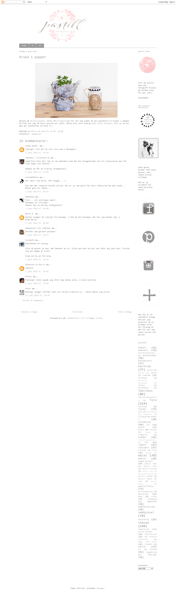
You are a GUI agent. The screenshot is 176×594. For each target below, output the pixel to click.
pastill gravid (147, 474)
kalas (141, 430)
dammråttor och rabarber (38, 228)
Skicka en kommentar (33, 301)
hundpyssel (147, 414)
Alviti (28, 277)
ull (139, 550)
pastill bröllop (149, 469)
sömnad (143, 522)
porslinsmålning (145, 492)
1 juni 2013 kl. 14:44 (37, 153)
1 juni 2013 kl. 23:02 (37, 272)
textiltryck (151, 534)
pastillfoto (145, 486)
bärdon (154, 373)
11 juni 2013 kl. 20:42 (37, 295)
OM (33, 46)
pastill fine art (150, 471)
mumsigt (149, 453)
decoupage (142, 378)
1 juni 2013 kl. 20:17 (37, 235)
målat (142, 455)
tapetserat (143, 529)
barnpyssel (145, 361)
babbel (142, 348)
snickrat (143, 519)
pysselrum (143, 494)
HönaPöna (29, 197)
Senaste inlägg (29, 312)
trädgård (148, 544)
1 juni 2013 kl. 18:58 (37, 209)
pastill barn (150, 466)
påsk (140, 497)
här (50, 126)
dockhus (141, 385)
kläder (147, 432)
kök (146, 442)
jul (148, 425)
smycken (152, 501)
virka (153, 549)
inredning (144, 422)
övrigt (152, 555)
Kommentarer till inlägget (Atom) (85, 318)
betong (150, 370)
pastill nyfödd (145, 476)
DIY (40, 46)
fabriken (145, 390)
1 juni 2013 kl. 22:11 (37, 260)
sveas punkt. (32, 146)
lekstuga (142, 450)
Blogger (101, 588)
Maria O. (29, 214)
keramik (153, 430)
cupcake (147, 375)
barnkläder (150, 355)
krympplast (143, 435)
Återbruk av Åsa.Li (35, 265)
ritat (154, 497)
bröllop (141, 373)
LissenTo (29, 240)
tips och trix (147, 542)
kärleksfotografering (146, 440)
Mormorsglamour (38, 121)
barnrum (144, 366)
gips (140, 412)
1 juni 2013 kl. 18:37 (37, 192)
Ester (28, 289)
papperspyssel (145, 461)
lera (154, 450)
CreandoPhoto (32, 177)
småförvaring (146, 507)
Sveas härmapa (104, 123)
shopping (152, 499)
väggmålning (151, 552)
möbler (142, 458)
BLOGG (24, 46)
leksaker (143, 447)
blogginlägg (64, 121)
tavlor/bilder (145, 532)
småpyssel (36, 134)
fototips (142, 407)
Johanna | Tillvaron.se (37, 158)
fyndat (142, 409)
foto (153, 400)
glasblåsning (152, 412)
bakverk (143, 350)
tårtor (142, 547)
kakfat (141, 427)
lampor (142, 445)
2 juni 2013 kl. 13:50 (37, 283)
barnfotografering (146, 353)
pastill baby (151, 464)
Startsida (77, 312)
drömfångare (143, 388)
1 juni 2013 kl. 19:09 (37, 223)
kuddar (142, 437)
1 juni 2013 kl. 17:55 (37, 172)
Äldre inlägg (124, 312)
